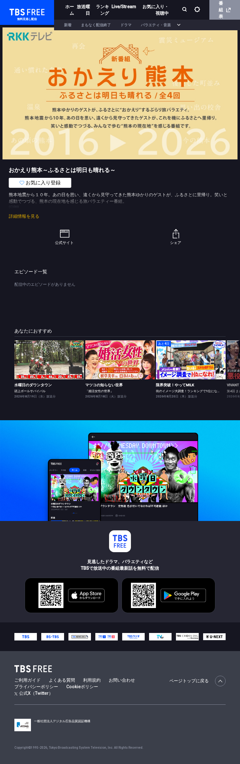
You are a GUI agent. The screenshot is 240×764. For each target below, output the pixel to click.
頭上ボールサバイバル (30, 391)
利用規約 (92, 680)
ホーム (69, 10)
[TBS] (25, 636)
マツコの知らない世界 (104, 385)
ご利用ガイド (27, 680)
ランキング (102, 10)
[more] (178, 25)
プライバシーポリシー (36, 686)
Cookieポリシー (82, 686)
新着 (68, 25)
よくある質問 (62, 680)
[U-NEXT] (214, 636)
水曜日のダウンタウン (33, 385)
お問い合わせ (122, 680)
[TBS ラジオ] (133, 636)
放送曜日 (83, 10)
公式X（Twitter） (36, 693)
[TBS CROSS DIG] (187, 636)
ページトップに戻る (189, 680)
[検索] (185, 10)
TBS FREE (16, 11)
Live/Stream (124, 6)
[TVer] (160, 636)
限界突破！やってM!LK (175, 385)
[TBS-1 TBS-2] (106, 636)
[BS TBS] (52, 636)
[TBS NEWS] (79, 636)
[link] (49, 359)
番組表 (221, 10)
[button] (225, 369)
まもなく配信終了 (96, 25)
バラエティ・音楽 (156, 25)
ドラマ (126, 25)
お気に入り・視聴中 (155, 10)
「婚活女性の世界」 (99, 391)
